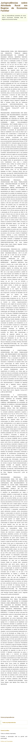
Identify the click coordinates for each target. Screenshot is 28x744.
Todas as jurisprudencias (9, 722)
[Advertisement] (14, 35)
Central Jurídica (5, 730)
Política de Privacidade (7, 741)
